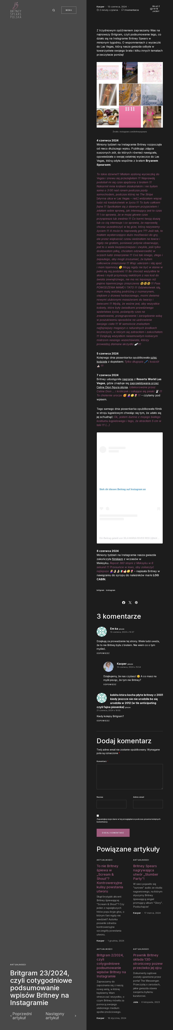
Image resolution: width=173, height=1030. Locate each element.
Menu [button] (69, 10)
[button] (54, 10)
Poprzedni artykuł (22, 1016)
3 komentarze (131, 10)
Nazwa (100, 797)
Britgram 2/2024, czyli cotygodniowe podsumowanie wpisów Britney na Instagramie (111, 965)
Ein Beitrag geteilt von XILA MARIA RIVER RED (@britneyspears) (134, 538)
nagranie (127, 379)
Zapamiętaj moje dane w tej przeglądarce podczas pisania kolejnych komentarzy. (128, 820)
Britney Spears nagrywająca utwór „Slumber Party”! (145, 872)
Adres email (138, 797)
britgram (100, 590)
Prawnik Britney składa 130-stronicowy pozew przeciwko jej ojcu (148, 961)
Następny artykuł (55, 1016)
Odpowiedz (103, 653)
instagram (110, 590)
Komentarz (102, 761)
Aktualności (18, 965)
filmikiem (117, 559)
